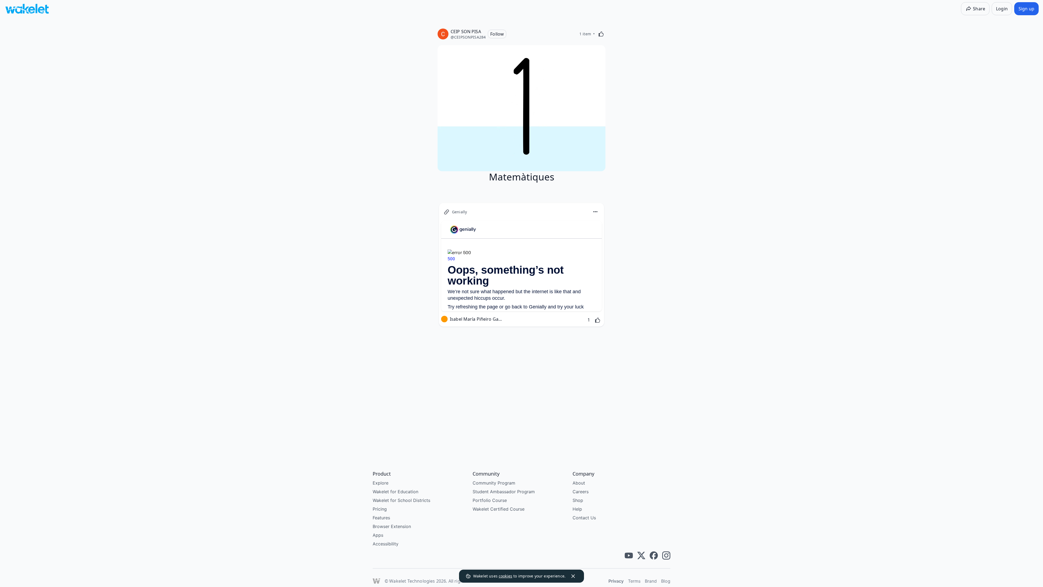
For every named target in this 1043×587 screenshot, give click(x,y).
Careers (581, 491)
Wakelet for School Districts (401, 500)
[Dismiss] (573, 576)
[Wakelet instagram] (666, 555)
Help (577, 509)
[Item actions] (595, 211)
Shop (578, 500)
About (579, 483)
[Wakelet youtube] (629, 555)
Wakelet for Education (395, 491)
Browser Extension (392, 526)
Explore (380, 483)
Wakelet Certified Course (498, 509)
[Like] (601, 34)
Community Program (494, 483)
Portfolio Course (490, 500)
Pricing (380, 509)
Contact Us (584, 517)
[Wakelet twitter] (641, 555)
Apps (378, 535)
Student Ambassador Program (504, 491)
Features (381, 517)
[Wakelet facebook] (654, 555)
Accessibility (385, 544)
